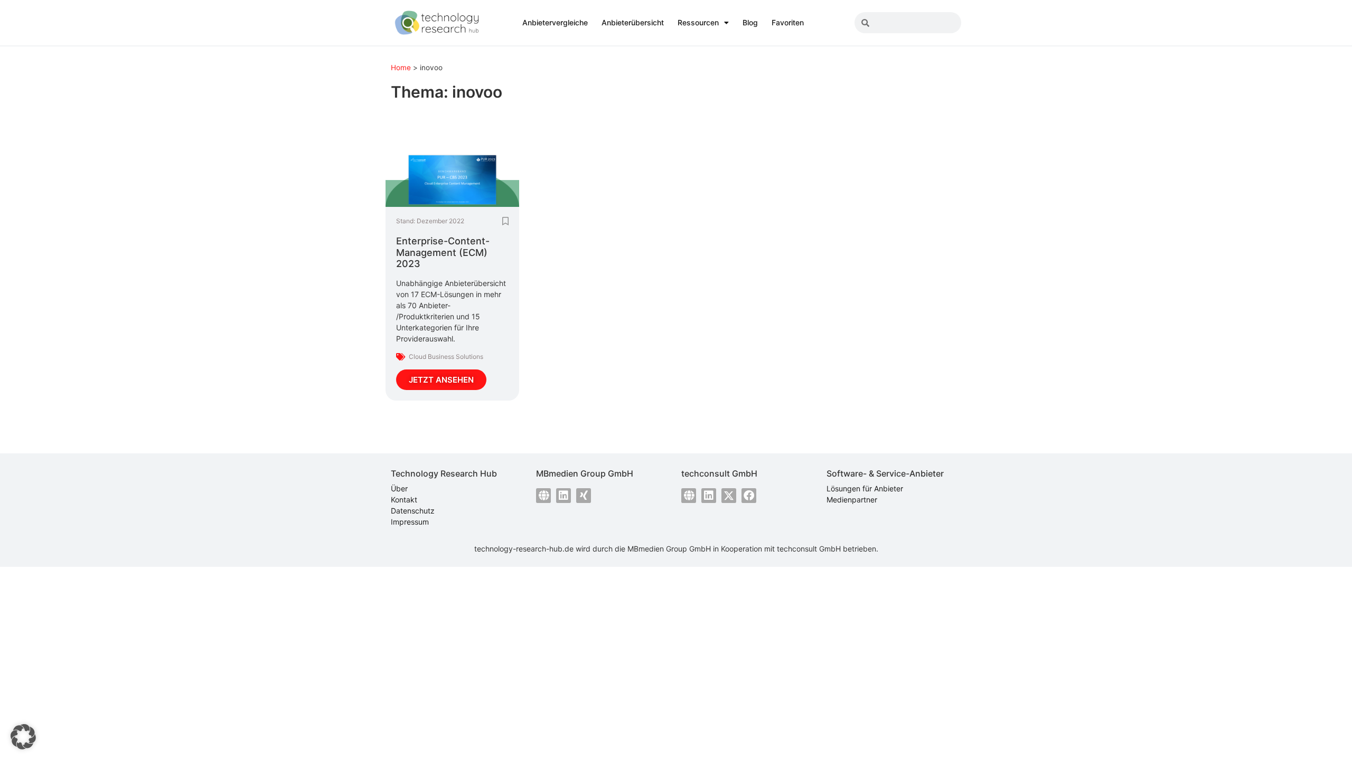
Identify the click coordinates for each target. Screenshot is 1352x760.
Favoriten (788, 22)
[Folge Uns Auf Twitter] (728, 495)
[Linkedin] (563, 495)
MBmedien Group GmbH (669, 548)
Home (401, 67)
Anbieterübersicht (633, 22)
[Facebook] (748, 495)
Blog (750, 22)
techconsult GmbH (809, 548)
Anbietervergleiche (555, 22)
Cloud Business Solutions (446, 356)
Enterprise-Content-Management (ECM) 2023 (443, 252)
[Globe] (543, 495)
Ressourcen (698, 22)
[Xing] (583, 495)
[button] (23, 737)
